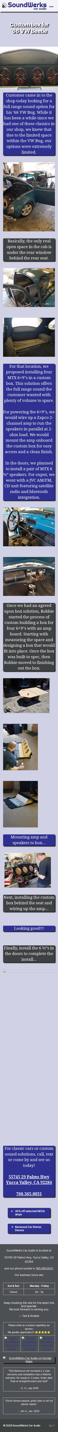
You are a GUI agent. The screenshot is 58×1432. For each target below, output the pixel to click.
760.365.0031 (29, 1194)
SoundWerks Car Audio (26, 1425)
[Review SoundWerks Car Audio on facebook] (29, 1344)
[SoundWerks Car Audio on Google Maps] (29, 1360)
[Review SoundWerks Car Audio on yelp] (47, 1344)
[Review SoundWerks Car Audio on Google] (11, 1344)
